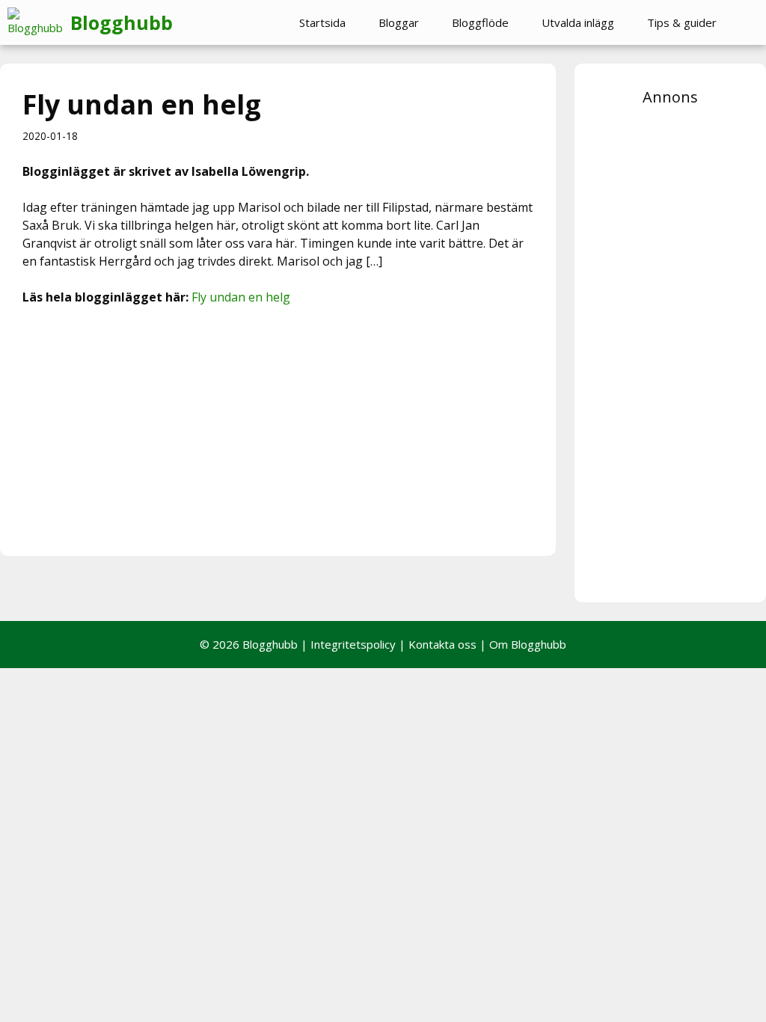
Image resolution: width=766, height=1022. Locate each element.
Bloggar (399, 22)
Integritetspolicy (353, 644)
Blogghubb (121, 22)
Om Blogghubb (527, 644)
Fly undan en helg (241, 297)
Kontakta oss (442, 644)
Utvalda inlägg (578, 22)
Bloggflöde (480, 22)
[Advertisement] (277, 428)
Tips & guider (682, 22)
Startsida (322, 22)
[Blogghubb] (38, 22)
